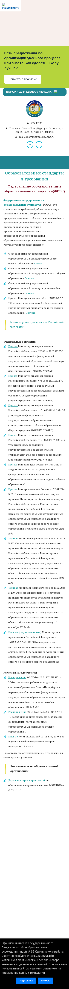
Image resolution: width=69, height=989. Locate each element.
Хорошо (45, 980)
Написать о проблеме (22, 79)
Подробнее (26, 980)
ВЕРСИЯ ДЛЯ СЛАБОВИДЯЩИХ (29, 92)
